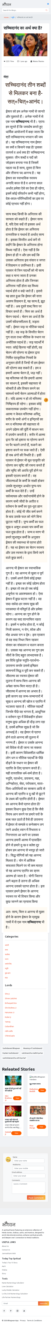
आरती (7, 945)
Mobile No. (17, 1164)
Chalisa (4, 1270)
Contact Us (6, 1250)
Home (6, 17)
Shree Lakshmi (11, 998)
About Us (5, 1246)
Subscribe (43, 1303)
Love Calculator (7, 1286)
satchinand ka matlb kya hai (32, 1053)
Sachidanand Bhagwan (11, 1048)
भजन (6, 959)
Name (15, 1157)
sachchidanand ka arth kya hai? (14, 1058)
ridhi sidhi (9, 1031)
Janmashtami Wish (9, 1253)
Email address (17, 1172)
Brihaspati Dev (11, 1003)
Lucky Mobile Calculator (10, 1290)
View (17, 1098)
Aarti (4, 1266)
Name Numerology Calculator (13, 1283)
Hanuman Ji (9, 1012)
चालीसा (7, 954)
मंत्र (6, 978)
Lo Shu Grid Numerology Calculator (15, 1294)
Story (4, 1273)
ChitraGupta (10, 1036)
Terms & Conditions (34, 1320)
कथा (6, 950)
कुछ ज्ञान (7, 973)
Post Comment (36, 1198)
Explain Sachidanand (10, 1053)
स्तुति (12, 17)
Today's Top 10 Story (9, 1262)
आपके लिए (8, 964)
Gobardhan (9, 1026)
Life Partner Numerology (11, 1297)
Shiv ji (7, 994)
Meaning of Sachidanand (32, 1048)
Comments (16, 1180)
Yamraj (7, 1022)
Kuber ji (8, 1017)
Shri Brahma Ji (10, 1008)
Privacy (23, 1320)
